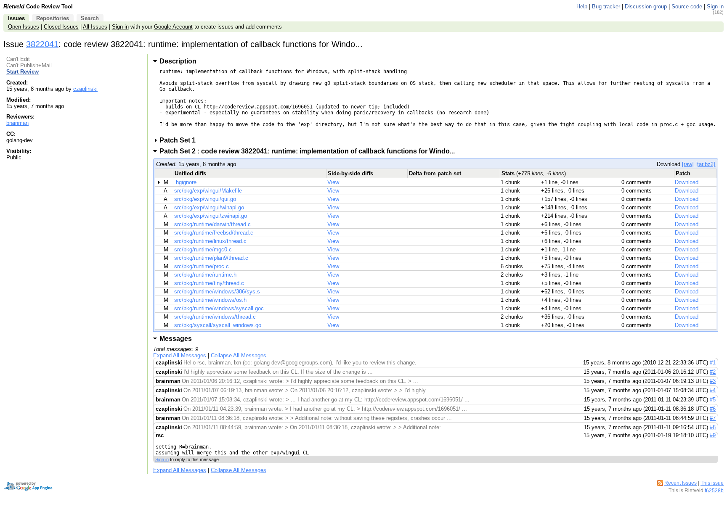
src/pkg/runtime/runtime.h (205, 275)
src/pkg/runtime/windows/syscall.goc (219, 308)
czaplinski (85, 89)
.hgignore (185, 182)
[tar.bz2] (705, 164)
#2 (713, 372)
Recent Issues (680, 483)
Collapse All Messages (238, 355)
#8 (713, 427)
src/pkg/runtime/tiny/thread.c (209, 283)
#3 (713, 381)
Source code (686, 6)
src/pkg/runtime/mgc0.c (203, 249)
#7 (713, 418)
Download (686, 182)
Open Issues (23, 27)
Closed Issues (61, 27)
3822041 (42, 44)
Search (90, 18)
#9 (713, 435)
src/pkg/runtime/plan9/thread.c (211, 258)
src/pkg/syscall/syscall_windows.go (217, 325)
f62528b (714, 491)
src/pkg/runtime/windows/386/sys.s (217, 291)
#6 (713, 409)
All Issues (95, 27)
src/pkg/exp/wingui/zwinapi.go (210, 216)
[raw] (688, 164)
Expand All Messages (179, 355)
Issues (16, 18)
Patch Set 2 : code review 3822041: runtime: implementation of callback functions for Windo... (309, 151)
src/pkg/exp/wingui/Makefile (208, 190)
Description (177, 61)
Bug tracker (606, 6)
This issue (712, 483)
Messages (175, 338)
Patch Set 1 (180, 140)
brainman (17, 123)
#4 (713, 390)
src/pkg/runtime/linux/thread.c (210, 241)
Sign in (715, 6)
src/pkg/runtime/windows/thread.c (215, 317)
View (333, 182)
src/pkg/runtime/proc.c (201, 266)
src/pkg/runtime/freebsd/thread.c (213, 233)
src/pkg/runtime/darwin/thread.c (212, 224)
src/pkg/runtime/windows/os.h (210, 300)
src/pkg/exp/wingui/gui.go (205, 199)
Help (581, 6)
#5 (713, 399)
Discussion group (646, 6)
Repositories (52, 18)
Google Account (173, 27)
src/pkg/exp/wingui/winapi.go (209, 207)
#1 (713, 362)
